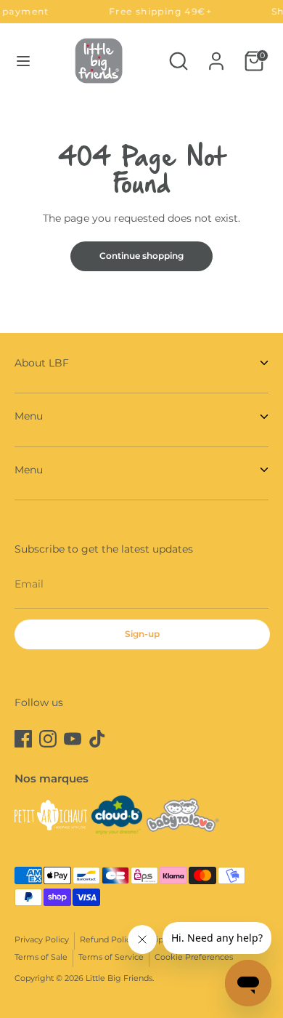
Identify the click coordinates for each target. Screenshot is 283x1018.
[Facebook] (23, 739)
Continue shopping (141, 255)
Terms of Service (111, 957)
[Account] (216, 54)
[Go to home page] (98, 61)
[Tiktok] (97, 739)
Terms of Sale (41, 957)
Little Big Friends (119, 978)
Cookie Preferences (194, 957)
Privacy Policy (42, 940)
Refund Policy (107, 940)
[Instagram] (48, 739)
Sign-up (142, 633)
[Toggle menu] (23, 61)
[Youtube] (72, 739)
